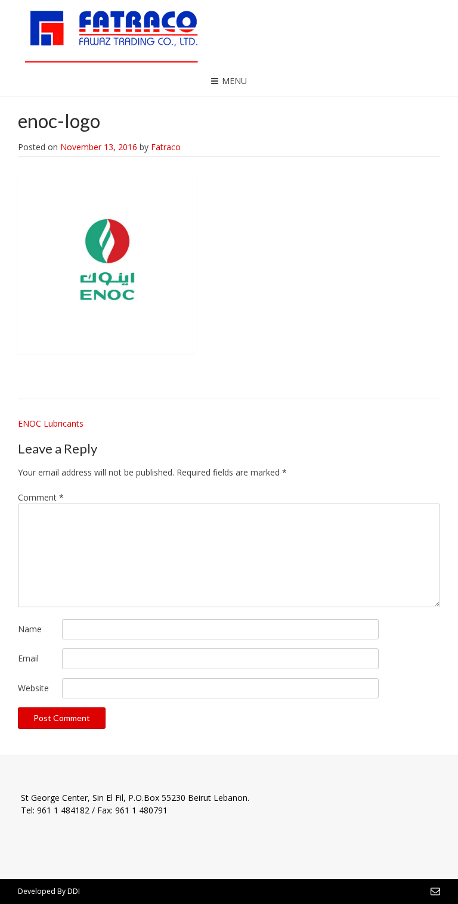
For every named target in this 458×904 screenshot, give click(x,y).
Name (30, 629)
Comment (41, 497)
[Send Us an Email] (435, 891)
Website (33, 688)
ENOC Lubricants (50, 423)
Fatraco (166, 147)
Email (28, 658)
